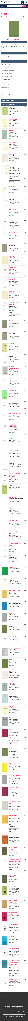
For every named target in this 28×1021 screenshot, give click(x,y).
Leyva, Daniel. (11, 938)
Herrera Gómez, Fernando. (14, 837)
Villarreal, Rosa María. (13, 638)
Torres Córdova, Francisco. (14, 951)
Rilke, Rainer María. (13, 426)
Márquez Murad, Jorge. (13, 696)
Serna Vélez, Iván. (12, 649)
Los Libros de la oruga (7, 73)
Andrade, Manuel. (12, 108)
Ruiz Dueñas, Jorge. (12, 415)
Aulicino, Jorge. (12, 850)
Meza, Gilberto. (12, 684)
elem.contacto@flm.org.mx (19, 1014)
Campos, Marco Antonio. (13, 863)
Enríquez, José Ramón (15, 39)
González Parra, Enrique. (14, 453)
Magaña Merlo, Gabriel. (13, 222)
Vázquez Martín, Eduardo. (14, 403)
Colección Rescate (6, 65)
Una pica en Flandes (6, 85)
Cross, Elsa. (11, 132)
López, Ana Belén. (12, 155)
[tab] (14, 53)
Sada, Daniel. (11, 269)
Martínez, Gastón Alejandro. (14, 321)
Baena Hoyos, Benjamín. (13, 719)
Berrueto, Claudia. (12, 731)
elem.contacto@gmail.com (8, 1014)
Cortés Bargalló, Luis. (13, 817)
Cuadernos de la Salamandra (8, 70)
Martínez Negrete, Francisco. (15, 487)
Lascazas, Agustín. (12, 463)
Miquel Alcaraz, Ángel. (13, 981)
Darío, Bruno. (11, 914)
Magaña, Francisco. (12, 535)
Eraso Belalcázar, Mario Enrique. (15, 603)
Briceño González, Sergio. (14, 888)
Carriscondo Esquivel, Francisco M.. (16, 498)
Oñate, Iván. (11, 707)
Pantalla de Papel (6, 79)
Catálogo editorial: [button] (6, 53)
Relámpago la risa (6, 82)
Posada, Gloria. (12, 345)
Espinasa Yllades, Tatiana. (13, 927)
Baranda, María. (12, 245)
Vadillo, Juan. (11, 791)
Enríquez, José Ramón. (13, 749)
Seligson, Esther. (12, 257)
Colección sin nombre (7, 67)
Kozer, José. (11, 187)
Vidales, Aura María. (13, 521)
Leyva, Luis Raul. (12, 876)
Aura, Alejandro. (12, 476)
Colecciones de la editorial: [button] (8, 61)
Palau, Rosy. (11, 356)
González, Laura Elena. (13, 120)
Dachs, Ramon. (11, 199)
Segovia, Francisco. (12, 626)
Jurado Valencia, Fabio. (13, 903)
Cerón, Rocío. (11, 167)
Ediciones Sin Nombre (7, 57)
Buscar (24, 5)
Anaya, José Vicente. (12, 557)
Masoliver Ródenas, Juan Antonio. (15, 392)
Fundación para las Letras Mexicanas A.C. (11, 1011)
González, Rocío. (12, 306)
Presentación (7, 1006)
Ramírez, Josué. (12, 615)
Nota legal (19, 1007)
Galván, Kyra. (11, 546)
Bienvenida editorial (15, 1006)
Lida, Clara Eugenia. (12, 211)
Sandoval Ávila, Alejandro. (14, 804)
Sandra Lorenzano (13, 970)
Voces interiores (5, 87)
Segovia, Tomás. (12, 144)
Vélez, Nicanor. (12, 234)
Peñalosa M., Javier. (12, 593)
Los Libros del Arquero (7, 76)
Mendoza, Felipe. (12, 333)
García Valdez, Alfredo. (13, 777)
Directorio (21, 1006)
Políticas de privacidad (11, 1007)
